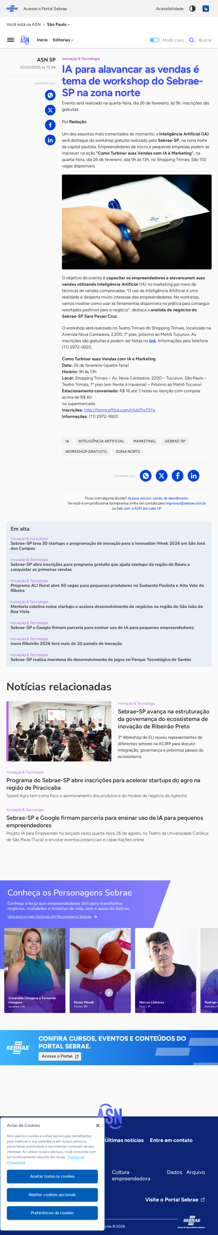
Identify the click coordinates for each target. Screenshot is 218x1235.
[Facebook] (50, 125)
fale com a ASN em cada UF (139, 508)
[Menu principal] (10, 40)
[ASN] (109, 1116)
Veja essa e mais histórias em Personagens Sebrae (49, 916)
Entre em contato (171, 1140)
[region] (52, 1174)
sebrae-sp (175, 441)
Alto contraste (192, 8)
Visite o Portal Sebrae (171, 1199)
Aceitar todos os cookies (52, 1176)
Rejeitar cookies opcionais (52, 1195)
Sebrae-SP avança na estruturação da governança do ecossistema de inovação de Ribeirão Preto (163, 719)
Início (42, 39)
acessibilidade (169, 8)
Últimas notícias (124, 1140)
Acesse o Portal (57, 1056)
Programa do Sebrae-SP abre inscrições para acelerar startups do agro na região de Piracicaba (103, 784)
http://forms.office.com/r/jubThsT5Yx (119, 410)
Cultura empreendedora (131, 1175)
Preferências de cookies (52, 1213)
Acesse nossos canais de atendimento (158, 498)
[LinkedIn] (50, 140)
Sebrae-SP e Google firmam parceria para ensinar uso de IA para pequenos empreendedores (104, 821)
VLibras (206, 8)
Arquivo (195, 1172)
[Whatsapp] (50, 95)
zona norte (128, 451)
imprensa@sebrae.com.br (186, 503)
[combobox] (59, 24)
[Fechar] (98, 1125)
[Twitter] (50, 110)
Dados (174, 1172)
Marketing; (144, 441)
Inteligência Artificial (101, 441)
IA (67, 441)
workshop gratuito (86, 451)
